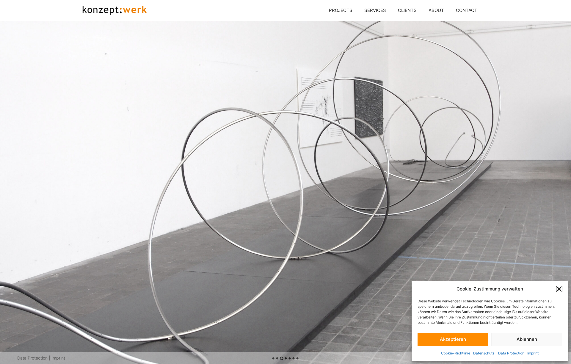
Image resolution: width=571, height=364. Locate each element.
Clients (407, 10)
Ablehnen (527, 339)
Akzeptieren (453, 339)
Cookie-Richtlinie (455, 353)
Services (375, 10)
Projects (340, 10)
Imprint (533, 353)
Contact (466, 10)
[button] (559, 289)
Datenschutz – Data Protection (498, 353)
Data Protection (32, 357)
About (436, 10)
